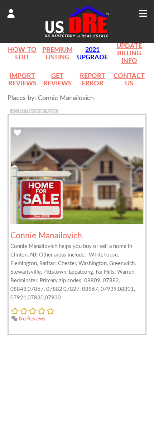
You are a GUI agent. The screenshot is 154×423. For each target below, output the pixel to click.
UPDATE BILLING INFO (129, 53)
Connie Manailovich (46, 236)
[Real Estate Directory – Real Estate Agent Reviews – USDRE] (77, 37)
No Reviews (31, 319)
